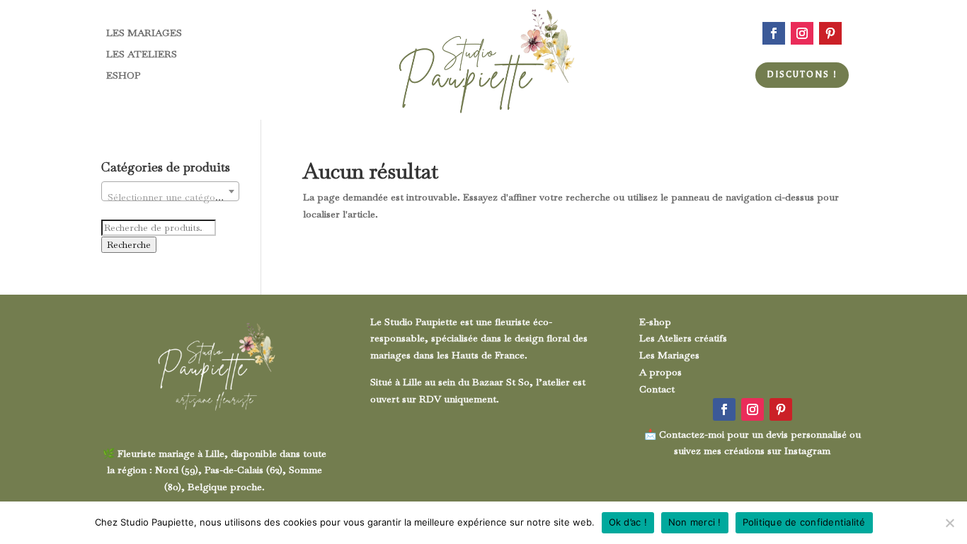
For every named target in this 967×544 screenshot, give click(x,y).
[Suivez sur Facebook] (773, 33)
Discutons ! (802, 74)
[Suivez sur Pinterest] (830, 33)
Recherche (129, 245)
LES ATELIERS (141, 54)
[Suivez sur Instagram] (802, 33)
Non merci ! (694, 522)
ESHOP (123, 75)
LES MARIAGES (144, 33)
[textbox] (170, 197)
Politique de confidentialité (804, 522)
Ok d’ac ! (628, 522)
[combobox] (170, 191)
